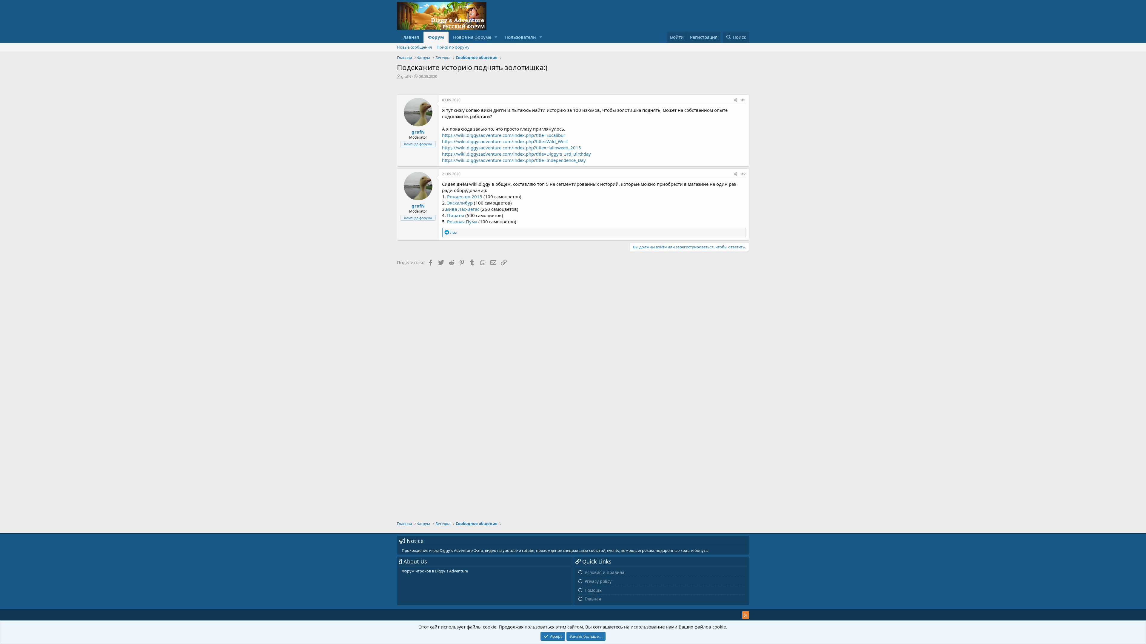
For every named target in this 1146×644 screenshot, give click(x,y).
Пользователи (520, 37)
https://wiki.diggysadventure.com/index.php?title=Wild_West (505, 141)
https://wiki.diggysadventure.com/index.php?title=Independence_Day (514, 160)
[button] (496, 37)
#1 (743, 100)
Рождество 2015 (464, 196)
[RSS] (745, 615)
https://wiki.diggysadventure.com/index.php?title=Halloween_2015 (511, 148)
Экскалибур (460, 203)
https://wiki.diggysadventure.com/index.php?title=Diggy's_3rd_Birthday (516, 154)
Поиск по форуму (453, 47)
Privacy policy (598, 581)
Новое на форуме (472, 37)
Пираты (455, 215)
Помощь (593, 590)
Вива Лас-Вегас (462, 209)
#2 (743, 174)
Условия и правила (604, 572)
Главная (410, 37)
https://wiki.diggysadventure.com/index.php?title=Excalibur (503, 135)
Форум (436, 37)
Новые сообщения (414, 47)
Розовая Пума (462, 222)
